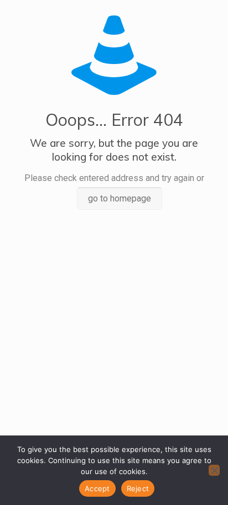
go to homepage (119, 198)
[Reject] (214, 470)
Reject (138, 488)
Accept (97, 488)
